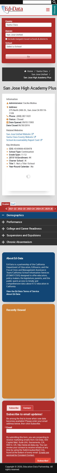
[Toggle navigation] (48, 9)
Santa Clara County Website (19, 137)
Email (9, 427)
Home (30, 71)
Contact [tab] (27, 407)
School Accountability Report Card (22, 140)
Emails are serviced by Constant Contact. (27, 453)
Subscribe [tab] (13, 407)
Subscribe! (42, 460)
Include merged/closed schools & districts (28, 39)
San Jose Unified (40, 74)
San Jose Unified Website (18, 134)
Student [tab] (5, 204)
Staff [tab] (13, 204)
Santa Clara (42, 71)
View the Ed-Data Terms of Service (22, 291)
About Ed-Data (13, 294)
